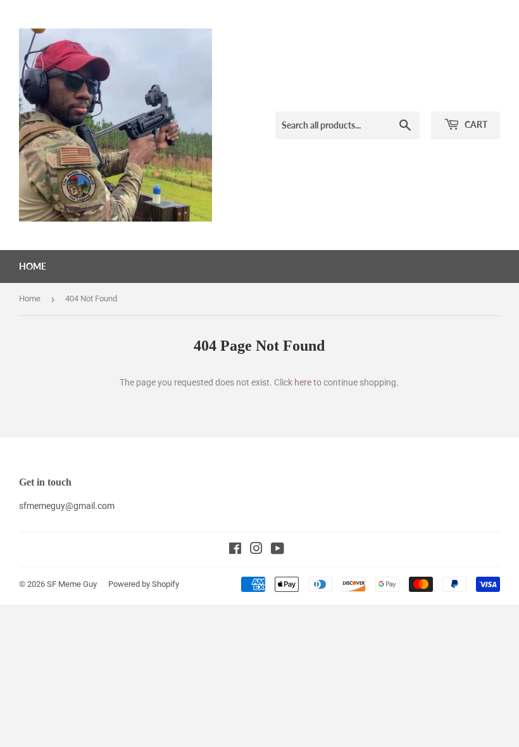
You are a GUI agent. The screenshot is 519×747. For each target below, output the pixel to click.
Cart (475, 124)
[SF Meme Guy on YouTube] (277, 550)
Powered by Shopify (143, 584)
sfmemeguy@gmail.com (67, 506)
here (302, 382)
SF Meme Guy (72, 584)
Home (32, 266)
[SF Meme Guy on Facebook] (235, 550)
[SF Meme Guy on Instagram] (256, 550)
